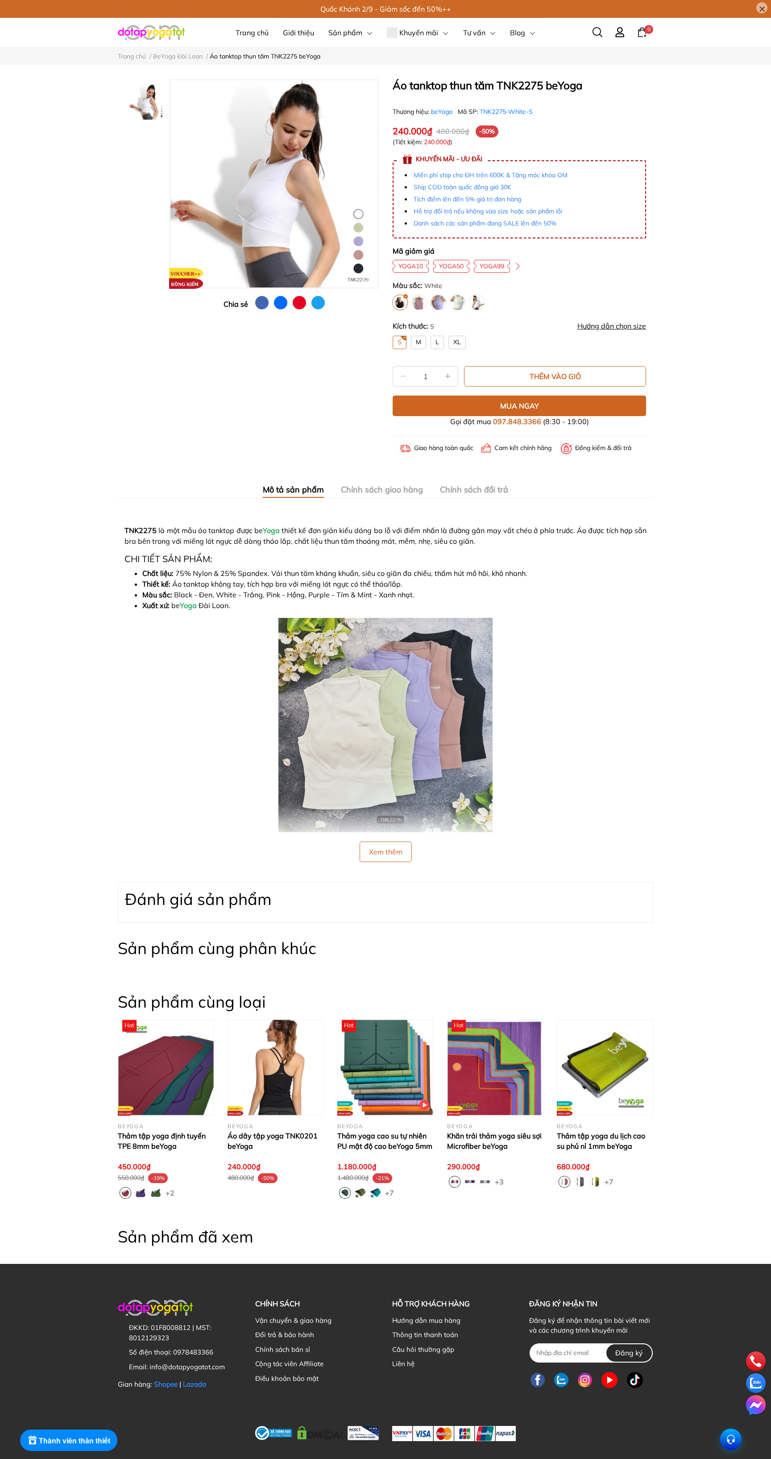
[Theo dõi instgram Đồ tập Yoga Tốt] (584, 1380)
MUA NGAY (519, 405)
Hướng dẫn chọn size (611, 325)
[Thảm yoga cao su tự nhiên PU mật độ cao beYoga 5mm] (385, 1067)
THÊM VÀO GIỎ (555, 376)
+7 (390, 1192)
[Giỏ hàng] (642, 32)
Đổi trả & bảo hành (284, 1334)
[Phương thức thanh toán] (454, 1433)
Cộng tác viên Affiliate (289, 1363)
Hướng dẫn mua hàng (426, 1320)
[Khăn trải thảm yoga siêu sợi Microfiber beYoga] (495, 1067)
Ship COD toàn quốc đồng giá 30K (462, 187)
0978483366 (193, 1352)
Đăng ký (629, 1352)
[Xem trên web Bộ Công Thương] (317, 1431)
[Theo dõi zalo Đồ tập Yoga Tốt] (561, 1380)
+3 (500, 1181)
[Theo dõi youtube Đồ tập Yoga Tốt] (609, 1380)
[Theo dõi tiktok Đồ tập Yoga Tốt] (635, 1380)
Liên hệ (403, 1363)
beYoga (442, 112)
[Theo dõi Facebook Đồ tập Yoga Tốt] (537, 1380)
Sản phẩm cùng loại (192, 1002)
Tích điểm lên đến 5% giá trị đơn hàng (467, 199)
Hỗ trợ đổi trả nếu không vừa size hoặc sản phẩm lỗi (488, 211)
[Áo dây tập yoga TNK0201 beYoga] (276, 1067)
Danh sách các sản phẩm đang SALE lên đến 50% (485, 223)
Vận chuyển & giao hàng (293, 1320)
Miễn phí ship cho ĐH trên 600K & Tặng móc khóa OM (491, 175)
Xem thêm (385, 851)
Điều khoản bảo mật (287, 1378)
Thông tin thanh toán (425, 1334)
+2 (171, 1192)
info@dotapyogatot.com (187, 1367)
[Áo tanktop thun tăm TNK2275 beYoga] (274, 184)
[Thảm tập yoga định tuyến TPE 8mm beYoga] (166, 1067)
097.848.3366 (517, 421)
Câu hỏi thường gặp (423, 1349)
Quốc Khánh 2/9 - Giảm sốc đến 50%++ (385, 8)
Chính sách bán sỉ (282, 1349)
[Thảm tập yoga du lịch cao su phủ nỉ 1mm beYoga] (605, 1067)
